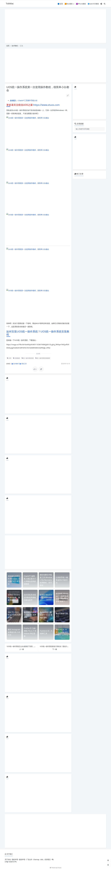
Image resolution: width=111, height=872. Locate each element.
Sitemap (36, 859)
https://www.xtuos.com (46, 104)
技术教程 (15, 46)
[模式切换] (101, 3)
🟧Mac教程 (69, 4)
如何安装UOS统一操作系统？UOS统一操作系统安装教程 (37, 333)
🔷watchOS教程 (93, 4)
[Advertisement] (55, 26)
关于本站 (8, 859)
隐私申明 (15, 859)
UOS (9, 358)
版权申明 (22, 859)
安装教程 (17, 358)
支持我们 (48, 859)
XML (41, 859)
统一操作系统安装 (28, 358)
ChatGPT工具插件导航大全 (23, 100)
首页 (7, 46)
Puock (59, 868)
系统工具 (24, 364)
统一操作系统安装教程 (43, 358)
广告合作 (29, 859)
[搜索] (104, 3)
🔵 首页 (60, 4)
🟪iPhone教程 (81, 4)
